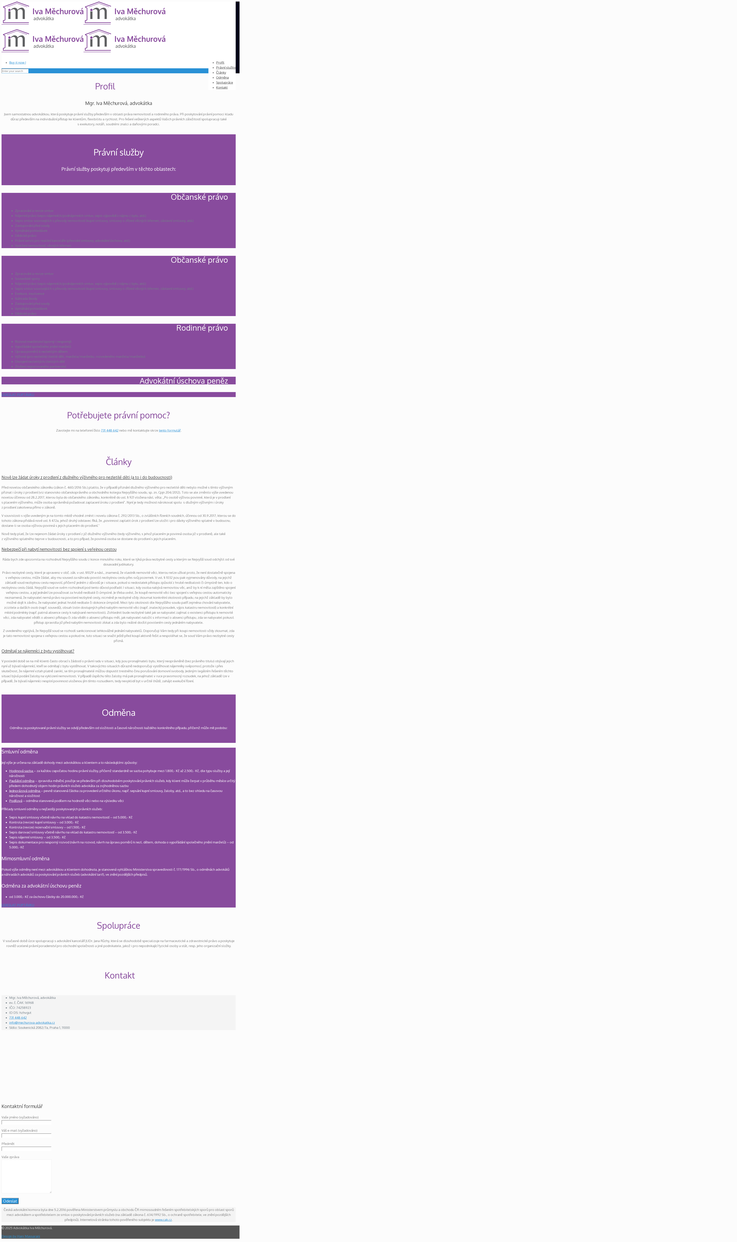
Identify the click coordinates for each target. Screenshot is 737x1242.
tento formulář (170, 430)
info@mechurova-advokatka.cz (32, 1023)
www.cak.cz (163, 1220)
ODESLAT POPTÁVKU (18, 394)
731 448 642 (109, 430)
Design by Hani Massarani (21, 1236)
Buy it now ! (17, 62)
